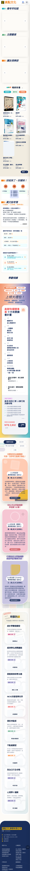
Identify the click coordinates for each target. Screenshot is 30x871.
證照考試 (15, 92)
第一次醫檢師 (14, 208)
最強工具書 (15, 705)
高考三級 (10, 354)
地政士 (9, 260)
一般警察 (10, 344)
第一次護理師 (14, 206)
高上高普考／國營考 (21, 864)
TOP (27, 847)
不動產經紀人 (15, 260)
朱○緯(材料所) (10, 278)
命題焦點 (15, 682)
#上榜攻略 (12, 220)
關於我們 (6, 856)
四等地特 (10, 378)
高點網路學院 (5, 868)
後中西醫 (11, 308)
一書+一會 (10, 388)
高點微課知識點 (6, 866)
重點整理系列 (12, 396)
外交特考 (10, 361)
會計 (16, 306)
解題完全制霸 (12, 406)
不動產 (23, 306)
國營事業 (10, 371)
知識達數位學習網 (6, 869)
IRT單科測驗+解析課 (13, 386)
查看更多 (25, 239)
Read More (14, 513)
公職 (15, 465)
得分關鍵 (15, 823)
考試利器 (15, 801)
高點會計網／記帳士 (21, 868)
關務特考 (10, 336)
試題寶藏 (15, 729)
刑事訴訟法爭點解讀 (15, 572)
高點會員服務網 (6, 864)
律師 (10, 249)
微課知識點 (10, 384)
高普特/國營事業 (10, 303)
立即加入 (22, 441)
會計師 (5, 249)
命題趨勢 (15, 778)
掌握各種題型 (15, 754)
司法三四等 (21, 303)
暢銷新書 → (17, 87)
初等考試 (4, 206)
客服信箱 (6, 854)
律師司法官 (8, 306)
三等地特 (10, 376)
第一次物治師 (14, 209)
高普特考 (7, 92)
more (23, 433)
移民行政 (10, 348)
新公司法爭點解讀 (15, 521)
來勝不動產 (18, 869)
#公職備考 (5, 220)
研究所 (19, 308)
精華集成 (15, 656)
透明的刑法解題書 (15, 470)
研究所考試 (21, 206)
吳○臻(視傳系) (14, 284)
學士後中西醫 (13, 257)
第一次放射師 (14, 211)
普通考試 (10, 356)
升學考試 (22, 92)
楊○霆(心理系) (15, 272)
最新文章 (10, 649)
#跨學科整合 (20, 220)
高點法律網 (18, 866)
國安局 (9, 346)
